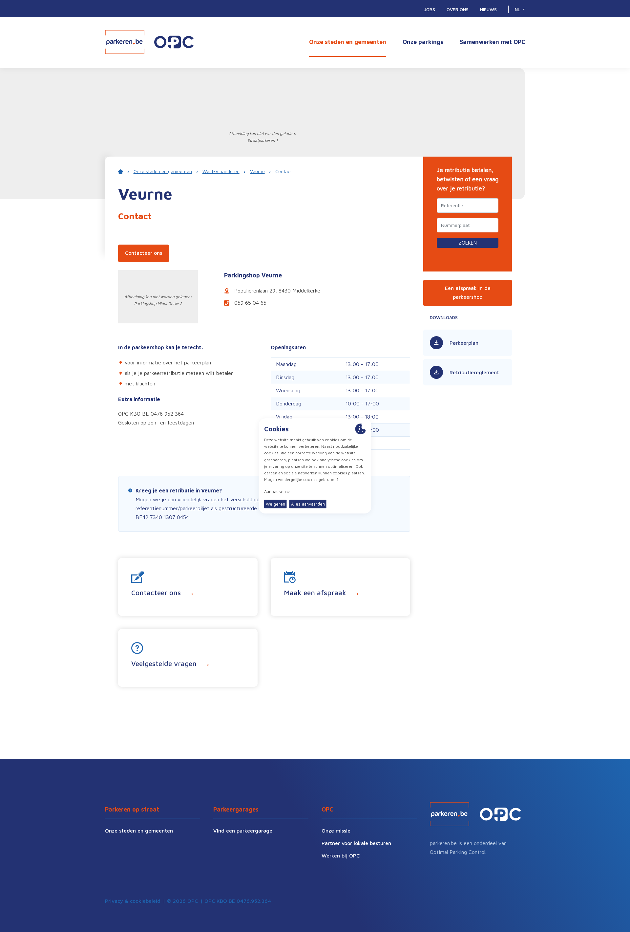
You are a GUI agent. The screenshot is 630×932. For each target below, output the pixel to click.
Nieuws (488, 9)
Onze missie (336, 831)
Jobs (429, 9)
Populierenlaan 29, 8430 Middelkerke (277, 290)
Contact (283, 171)
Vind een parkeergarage (242, 831)
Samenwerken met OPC (492, 41)
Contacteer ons (143, 253)
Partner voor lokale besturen (356, 843)
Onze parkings (423, 41)
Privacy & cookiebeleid (132, 901)
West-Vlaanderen (221, 171)
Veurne (257, 171)
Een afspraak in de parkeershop (468, 292)
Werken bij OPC (341, 855)
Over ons (458, 9)
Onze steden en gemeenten (347, 41)
